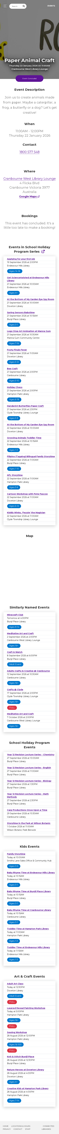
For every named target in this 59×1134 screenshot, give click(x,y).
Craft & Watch (14, 652)
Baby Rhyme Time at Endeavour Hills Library (31, 872)
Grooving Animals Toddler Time (24, 438)
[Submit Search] (24, 6)
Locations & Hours (20, 1126)
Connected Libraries (48, 1127)
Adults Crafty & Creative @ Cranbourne (28, 671)
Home (5, 1126)
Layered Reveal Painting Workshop (26, 1008)
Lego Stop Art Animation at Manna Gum (29, 331)
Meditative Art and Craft (20, 633)
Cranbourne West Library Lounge (29, 179)
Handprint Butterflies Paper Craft (25, 406)
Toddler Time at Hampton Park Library (28, 928)
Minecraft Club (15, 615)
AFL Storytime (15, 475)
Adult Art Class (15, 983)
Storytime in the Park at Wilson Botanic (28, 823)
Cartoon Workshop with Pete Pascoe (27, 494)
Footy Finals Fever (17, 350)
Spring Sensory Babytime (21, 312)
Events (51, 6)
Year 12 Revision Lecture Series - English (29, 767)
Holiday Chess (14, 387)
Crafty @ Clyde (15, 689)
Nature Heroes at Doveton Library (25, 1069)
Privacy (7, 1129)
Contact (17, 1129)
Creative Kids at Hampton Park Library (27, 1088)
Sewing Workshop (17, 1032)
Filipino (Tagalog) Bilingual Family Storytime (31, 456)
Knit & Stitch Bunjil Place (20, 1056)
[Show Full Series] (43, 251)
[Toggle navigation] (4, 6)
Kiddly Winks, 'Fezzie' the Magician (26, 512)
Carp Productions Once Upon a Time (27, 810)
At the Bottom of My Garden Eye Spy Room (30, 299)
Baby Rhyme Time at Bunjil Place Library (29, 891)
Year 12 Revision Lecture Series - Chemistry (30, 754)
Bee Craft (12, 368)
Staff (27, 1129)
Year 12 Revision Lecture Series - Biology (29, 781)
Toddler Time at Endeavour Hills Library (28, 947)
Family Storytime (16, 854)
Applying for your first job (21, 259)
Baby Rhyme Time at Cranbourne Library (29, 910)
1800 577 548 (29, 152)
